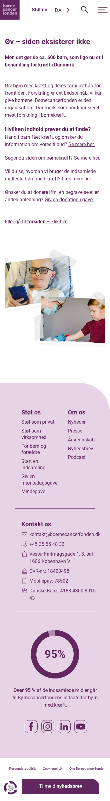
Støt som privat (37, 422)
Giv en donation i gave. (69, 199)
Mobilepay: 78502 (48, 581)
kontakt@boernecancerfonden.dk (65, 534)
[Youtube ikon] (80, 726)
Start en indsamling (33, 464)
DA (58, 10)
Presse (75, 431)
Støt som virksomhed (33, 434)
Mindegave (33, 491)
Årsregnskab (81, 440)
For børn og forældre (33, 449)
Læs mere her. (77, 179)
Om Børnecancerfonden (87, 769)
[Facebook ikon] (31, 726)
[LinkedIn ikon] (64, 726)
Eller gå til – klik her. (36, 222)
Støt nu (39, 10)
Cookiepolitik (53, 769)
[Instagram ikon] (47, 726)
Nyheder (77, 422)
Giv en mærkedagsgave (39, 480)
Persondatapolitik (22, 769)
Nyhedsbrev (80, 449)
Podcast (77, 457)
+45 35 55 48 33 (46, 544)
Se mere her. (81, 144)
